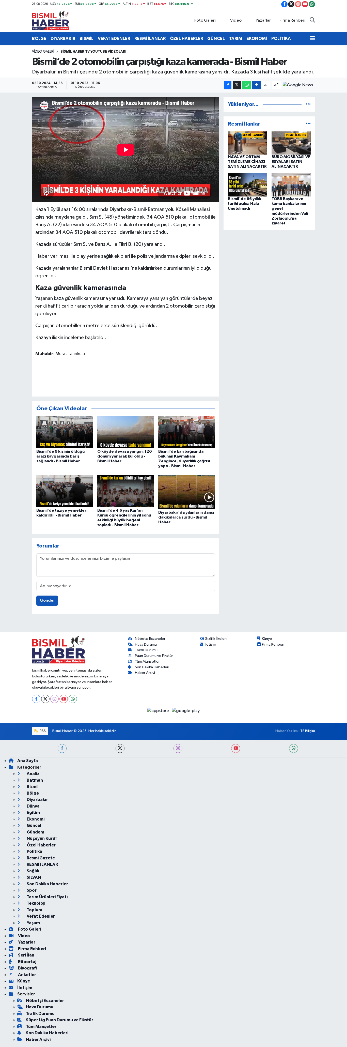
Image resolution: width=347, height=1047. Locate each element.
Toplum (34, 910)
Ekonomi (35, 819)
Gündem (35, 832)
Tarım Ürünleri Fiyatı (47, 897)
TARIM (235, 38)
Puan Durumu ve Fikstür (154, 656)
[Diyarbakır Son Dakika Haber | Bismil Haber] (50, 20)
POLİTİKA (281, 38)
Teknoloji (35, 903)
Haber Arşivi (145, 673)
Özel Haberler (41, 845)
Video (236, 20)
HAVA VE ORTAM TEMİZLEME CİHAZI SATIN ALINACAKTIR (247, 162)
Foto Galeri (205, 20)
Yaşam (33, 923)
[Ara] (312, 20)
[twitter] (120, 748)
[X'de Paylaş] (237, 85)
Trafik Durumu (146, 650)
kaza (59, 298)
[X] (45, 699)
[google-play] (186, 710)
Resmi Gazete (40, 858)
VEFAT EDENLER (114, 38)
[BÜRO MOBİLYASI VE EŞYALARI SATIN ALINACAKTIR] (291, 143)
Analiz (33, 773)
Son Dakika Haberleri (152, 667)
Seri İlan (25, 955)
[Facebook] (36, 699)
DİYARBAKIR (63, 38)
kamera (95, 288)
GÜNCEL (216, 38)
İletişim (210, 644)
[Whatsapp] (73, 699)
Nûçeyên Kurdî (41, 838)
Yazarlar (263, 20)
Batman (34, 780)
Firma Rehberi (292, 20)
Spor (31, 890)
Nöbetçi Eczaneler (150, 639)
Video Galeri (43, 51)
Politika (34, 851)
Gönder (47, 600)
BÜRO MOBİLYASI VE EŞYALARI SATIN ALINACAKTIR (291, 162)
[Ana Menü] (312, 38)
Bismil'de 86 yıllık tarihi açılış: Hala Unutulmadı (244, 203)
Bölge (32, 793)
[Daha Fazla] (256, 85)
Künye (267, 639)
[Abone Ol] (298, 85)
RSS (42, 731)
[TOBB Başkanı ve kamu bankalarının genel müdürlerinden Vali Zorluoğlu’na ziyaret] (291, 185)
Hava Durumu (146, 644)
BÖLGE (39, 38)
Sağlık (32, 871)
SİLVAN (33, 877)
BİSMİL (86, 38)
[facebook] (62, 748)
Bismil (32, 786)
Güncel (33, 825)
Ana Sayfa (27, 760)
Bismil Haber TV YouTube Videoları (93, 51)
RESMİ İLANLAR (150, 38)
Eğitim (33, 812)
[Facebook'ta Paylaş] (227, 85)
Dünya (33, 806)
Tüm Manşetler (147, 661)
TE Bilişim (307, 731)
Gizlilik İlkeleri (216, 639)
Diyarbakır (37, 799)
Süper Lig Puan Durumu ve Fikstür (59, 1020)
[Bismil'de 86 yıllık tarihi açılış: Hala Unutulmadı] (247, 185)
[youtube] (235, 748)
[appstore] (158, 710)
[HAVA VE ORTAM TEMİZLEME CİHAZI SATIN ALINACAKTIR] (247, 143)
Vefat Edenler (40, 916)
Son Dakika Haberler (47, 884)
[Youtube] (63, 699)
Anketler (26, 975)
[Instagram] (54, 699)
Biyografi (27, 968)
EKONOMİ (256, 38)
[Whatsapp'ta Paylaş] (246, 85)
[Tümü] (308, 104)
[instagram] (178, 748)
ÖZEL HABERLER (186, 38)
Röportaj (26, 962)
